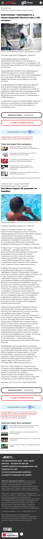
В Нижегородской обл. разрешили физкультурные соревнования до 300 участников (21, 167)
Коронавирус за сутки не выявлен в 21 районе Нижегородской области (24, 173)
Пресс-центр (29, 461)
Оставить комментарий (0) (21, 123)
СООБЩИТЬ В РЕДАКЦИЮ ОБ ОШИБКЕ (17, 475)
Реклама (5, 464)
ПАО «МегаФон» (15, 382)
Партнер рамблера (19, 529)
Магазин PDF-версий (19, 464)
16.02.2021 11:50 (6, 8)
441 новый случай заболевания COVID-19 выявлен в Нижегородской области (22, 160)
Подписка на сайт (10, 469)
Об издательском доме (12, 461)
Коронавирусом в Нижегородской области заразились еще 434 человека (23, 153)
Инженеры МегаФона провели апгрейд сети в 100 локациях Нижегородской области (24, 426)
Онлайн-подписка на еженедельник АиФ (20, 466)
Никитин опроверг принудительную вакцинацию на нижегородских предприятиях (24, 147)
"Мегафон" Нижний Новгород (27, 222)
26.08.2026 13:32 (6, 184)
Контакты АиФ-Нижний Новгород (16, 472)
